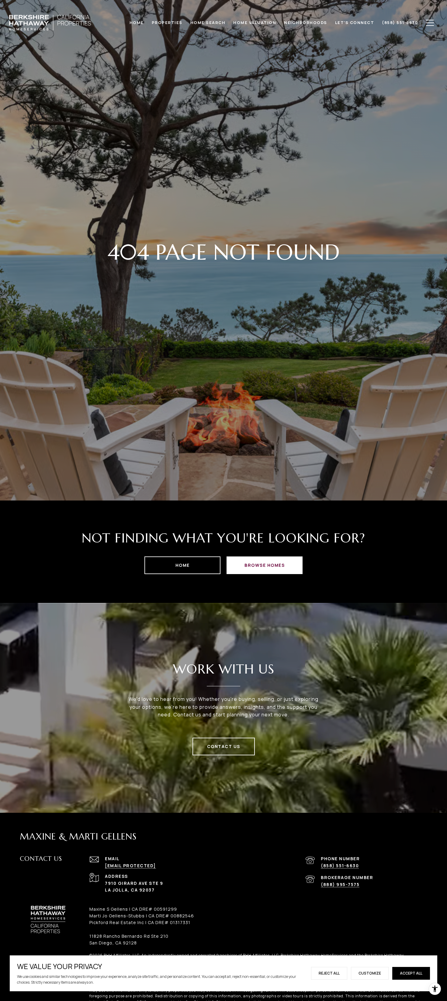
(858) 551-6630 (340, 865)
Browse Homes (264, 565)
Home (182, 565)
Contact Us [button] (223, 746)
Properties (167, 22)
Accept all (411, 973)
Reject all (329, 973)
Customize (370, 973)
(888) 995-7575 (340, 884)
